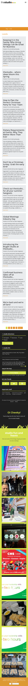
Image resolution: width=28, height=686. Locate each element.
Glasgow (6, 339)
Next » (20, 328)
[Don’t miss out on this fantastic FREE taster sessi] (14, 639)
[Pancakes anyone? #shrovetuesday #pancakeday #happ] (14, 613)
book (7, 343)
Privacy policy (15, 683)
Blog (7, 28)
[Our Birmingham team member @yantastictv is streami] (14, 458)
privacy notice (8, 394)
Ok (10, 683)
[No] (26, 681)
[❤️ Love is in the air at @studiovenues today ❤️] (14, 665)
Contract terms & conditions (17, 392)
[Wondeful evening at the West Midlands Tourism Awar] (14, 536)
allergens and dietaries (16, 394)
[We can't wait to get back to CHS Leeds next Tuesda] (14, 562)
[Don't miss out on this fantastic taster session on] (14, 587)
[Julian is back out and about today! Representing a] (14, 510)
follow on (22, 366)
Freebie (14, 372)
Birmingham (6, 337)
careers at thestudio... (6, 392)
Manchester (14, 337)
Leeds (10, 28)
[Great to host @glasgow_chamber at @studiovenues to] (14, 484)
